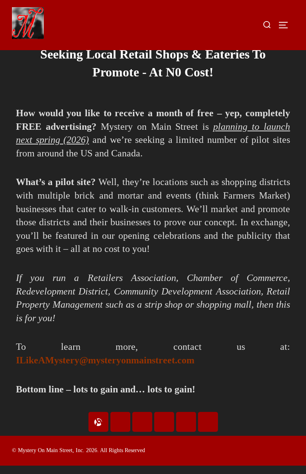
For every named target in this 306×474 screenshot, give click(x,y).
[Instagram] (142, 422)
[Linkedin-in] (164, 422)
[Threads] (186, 422)
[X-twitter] (208, 422)
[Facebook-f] (120, 422)
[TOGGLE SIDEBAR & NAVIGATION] (286, 25)
